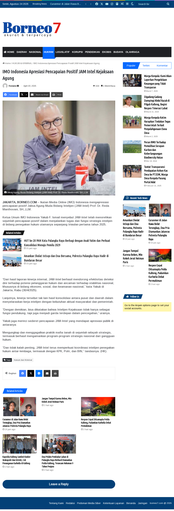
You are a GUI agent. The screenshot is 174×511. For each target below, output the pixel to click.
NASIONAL (35, 52)
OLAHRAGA (132, 52)
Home (7, 63)
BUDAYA (118, 52)
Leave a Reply (58, 484)
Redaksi (12, 86)
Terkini (146, 65)
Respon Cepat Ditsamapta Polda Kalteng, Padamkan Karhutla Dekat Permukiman (96, 422)
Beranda (131, 503)
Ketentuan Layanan (113, 503)
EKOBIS (106, 52)
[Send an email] (18, 86)
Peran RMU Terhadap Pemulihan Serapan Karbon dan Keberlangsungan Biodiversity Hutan (155, 150)
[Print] (55, 373)
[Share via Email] (47, 373)
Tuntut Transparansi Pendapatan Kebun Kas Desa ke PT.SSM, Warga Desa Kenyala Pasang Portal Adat (156, 174)
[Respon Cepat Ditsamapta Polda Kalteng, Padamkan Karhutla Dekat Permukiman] (98, 406)
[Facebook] (22, 373)
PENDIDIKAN (92, 52)
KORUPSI (77, 52)
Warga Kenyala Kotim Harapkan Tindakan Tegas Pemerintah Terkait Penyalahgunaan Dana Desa (157, 125)
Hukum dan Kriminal (23, 360)
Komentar (162, 65)
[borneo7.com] (34, 27)
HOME (10, 52)
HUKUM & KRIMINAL (22, 63)
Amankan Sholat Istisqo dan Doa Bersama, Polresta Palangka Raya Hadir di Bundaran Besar (133, 228)
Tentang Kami (56, 503)
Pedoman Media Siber (89, 503)
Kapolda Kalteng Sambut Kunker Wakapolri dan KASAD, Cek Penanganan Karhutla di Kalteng (16, 460)
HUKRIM (48, 52)
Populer (131, 65)
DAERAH (22, 52)
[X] (30, 373)
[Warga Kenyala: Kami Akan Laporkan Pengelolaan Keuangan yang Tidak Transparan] (132, 80)
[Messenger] (39, 373)
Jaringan (142, 503)
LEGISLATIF (63, 52)
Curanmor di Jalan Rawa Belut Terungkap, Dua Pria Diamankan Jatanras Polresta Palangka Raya (17, 422)
